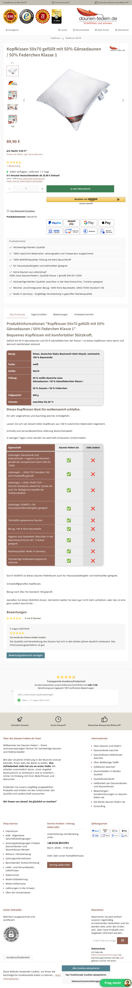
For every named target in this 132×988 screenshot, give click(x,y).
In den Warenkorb (80, 188)
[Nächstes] (122, 100)
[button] (86, 201)
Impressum (12, 831)
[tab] (17, 314)
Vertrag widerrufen (59, 864)
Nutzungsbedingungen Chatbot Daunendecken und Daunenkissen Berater (23, 846)
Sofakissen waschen (104, 766)
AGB (122, 958)
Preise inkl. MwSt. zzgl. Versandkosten (25, 154)
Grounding (99, 806)
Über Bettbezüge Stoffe (106, 762)
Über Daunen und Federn (107, 746)
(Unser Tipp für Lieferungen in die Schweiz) (25, 181)
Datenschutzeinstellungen (86, 981)
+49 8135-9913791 (58, 843)
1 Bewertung (13, 165)
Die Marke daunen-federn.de (109, 801)
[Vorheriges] (24, 100)
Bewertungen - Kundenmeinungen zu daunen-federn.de (111, 794)
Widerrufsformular (16, 883)
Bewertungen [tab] (60, 314)
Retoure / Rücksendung (18, 854)
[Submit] (122, 940)
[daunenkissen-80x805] (73, 100)
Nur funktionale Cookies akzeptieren (86, 974)
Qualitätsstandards (104, 778)
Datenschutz (12, 875)
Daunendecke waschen (106, 750)
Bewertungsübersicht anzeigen (26, 655)
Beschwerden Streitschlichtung (22, 862)
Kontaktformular (75, 855)
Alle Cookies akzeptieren (85, 968)
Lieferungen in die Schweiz (20, 888)
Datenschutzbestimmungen (104, 954)
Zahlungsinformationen (18, 858)
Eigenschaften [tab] (39, 314)
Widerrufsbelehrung (17, 879)
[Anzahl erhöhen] (42, 188)
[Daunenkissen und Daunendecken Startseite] (97, 16)
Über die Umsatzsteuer (18, 892)
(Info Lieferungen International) (31, 178)
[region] (66, 100)
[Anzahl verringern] (10, 188)
